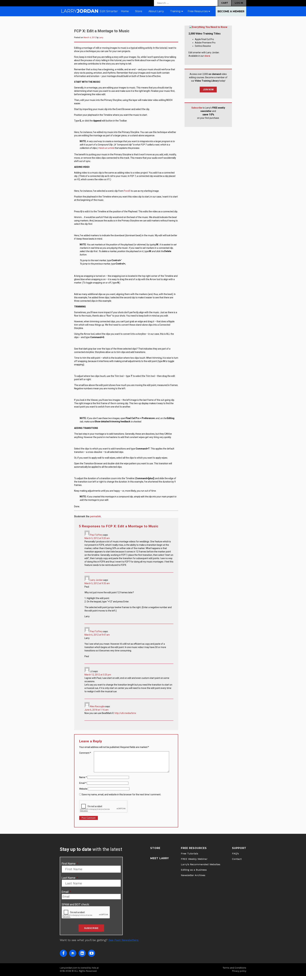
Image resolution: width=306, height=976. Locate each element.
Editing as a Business (194, 869)
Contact (237, 858)
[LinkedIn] (82, 953)
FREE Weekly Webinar (194, 858)
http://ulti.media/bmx (125, 713)
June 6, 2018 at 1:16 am (96, 709)
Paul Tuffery (96, 535)
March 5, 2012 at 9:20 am (97, 538)
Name (83, 777)
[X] (72, 953)
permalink (95, 516)
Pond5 (127, 191)
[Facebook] (63, 953)
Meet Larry (159, 858)
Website (83, 789)
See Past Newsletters (123, 940)
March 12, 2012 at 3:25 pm (97, 674)
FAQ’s (235, 853)
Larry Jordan (96, 580)
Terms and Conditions (234, 967)
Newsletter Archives (193, 875)
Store (155, 848)
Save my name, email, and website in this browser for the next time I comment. (121, 794)
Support (239, 848)
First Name (70, 863)
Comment (85, 753)
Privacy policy (239, 971)
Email (82, 783)
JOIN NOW (208, 89)
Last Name (70, 877)
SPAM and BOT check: (76, 904)
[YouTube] (91, 953)
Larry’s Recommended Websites (200, 864)
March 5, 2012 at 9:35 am (97, 583)
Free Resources (194, 848)
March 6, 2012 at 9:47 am (97, 634)
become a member (231, 11)
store (207, 56)
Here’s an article (106, 148)
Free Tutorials (189, 853)
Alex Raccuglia (97, 706)
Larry (101, 37)
